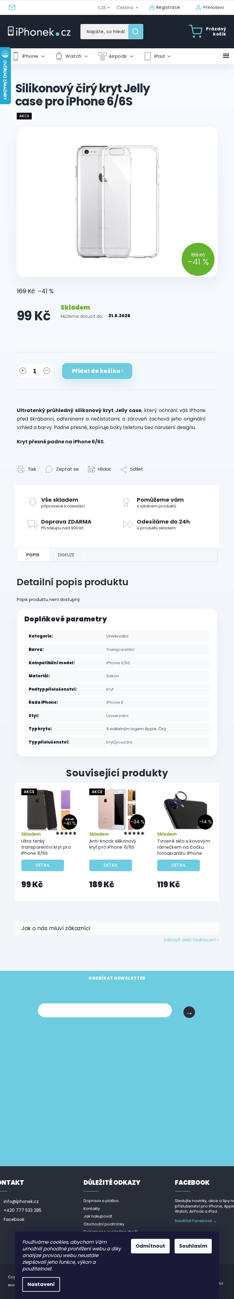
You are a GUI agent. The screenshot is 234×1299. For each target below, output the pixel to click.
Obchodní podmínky (103, 1224)
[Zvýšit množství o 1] (23, 372)
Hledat (138, 32)
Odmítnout (150, 1245)
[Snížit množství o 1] (46, 372)
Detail (43, 865)
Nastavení (41, 1284)
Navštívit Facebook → (196, 1220)
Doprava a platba (101, 1200)
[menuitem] (28, 56)
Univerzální (117, 636)
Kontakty (91, 1208)
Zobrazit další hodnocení (190, 940)
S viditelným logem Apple (131, 729)
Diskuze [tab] (66, 555)
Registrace (168, 7)
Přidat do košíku (96, 371)
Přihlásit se (189, 1012)
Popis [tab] (32, 555)
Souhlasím (193, 1245)
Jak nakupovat (97, 1216)
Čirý (162, 729)
